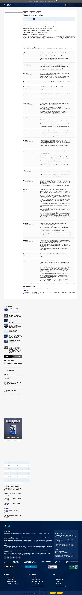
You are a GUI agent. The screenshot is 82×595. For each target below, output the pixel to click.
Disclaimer (70, 48)
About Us (58, 581)
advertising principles (51, 1)
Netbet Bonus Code (36, 579)
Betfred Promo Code (36, 583)
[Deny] (80, 593)
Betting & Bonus (67, 5)
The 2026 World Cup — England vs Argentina (12, 516)
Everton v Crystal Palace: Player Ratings (15, 316)
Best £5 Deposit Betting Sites (13, 583)
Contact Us (58, 577)
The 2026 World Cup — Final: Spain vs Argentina (13, 499)
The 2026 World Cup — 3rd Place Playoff (12, 504)
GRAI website (64, 556)
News (16, 5)
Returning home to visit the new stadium (12, 511)
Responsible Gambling (61, 586)
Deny (55, 593)
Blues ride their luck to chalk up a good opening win (15, 321)
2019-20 (32, 12)
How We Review (59, 583)
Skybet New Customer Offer (38, 586)
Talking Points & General (11, 486)
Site (57, 5)
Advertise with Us (60, 579)
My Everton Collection (10, 390)
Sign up (25, 292)
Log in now (25, 290)
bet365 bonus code (36, 577)
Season (24, 5)
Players (34, 5)
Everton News (17, 356)
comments (37, 19)
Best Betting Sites (10, 577)
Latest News (8, 306)
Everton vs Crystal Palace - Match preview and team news (15, 326)
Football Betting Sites (11, 581)
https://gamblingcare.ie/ (31, 554)
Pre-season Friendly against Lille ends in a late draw (12, 376)
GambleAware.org (65, 539)
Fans (50, 5)
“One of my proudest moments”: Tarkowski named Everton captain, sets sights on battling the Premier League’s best (15, 350)
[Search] (75, 4)
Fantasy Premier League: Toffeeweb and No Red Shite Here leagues (13, 364)
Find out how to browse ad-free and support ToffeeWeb (14, 12)
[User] (77, 4)
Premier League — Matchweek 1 (13, 331)
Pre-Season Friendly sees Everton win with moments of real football (12, 383)
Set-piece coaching (9, 370)
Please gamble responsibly (33, 1)
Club (42, 5)
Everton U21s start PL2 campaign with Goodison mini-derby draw (15, 336)
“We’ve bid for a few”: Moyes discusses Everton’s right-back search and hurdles (14, 342)
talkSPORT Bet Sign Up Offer (38, 581)
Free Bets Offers (10, 579)
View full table (13, 483)
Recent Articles (9, 360)
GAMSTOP (62, 542)
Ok (51, 593)
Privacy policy (60, 593)
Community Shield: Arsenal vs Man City (12, 494)
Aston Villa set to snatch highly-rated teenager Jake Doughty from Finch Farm (15, 310)
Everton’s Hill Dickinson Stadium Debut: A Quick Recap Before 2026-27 (12, 489)
